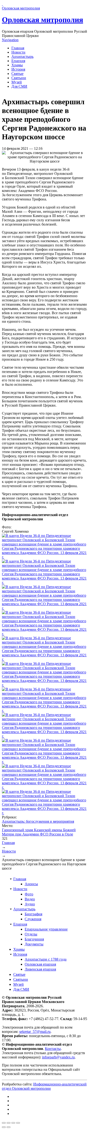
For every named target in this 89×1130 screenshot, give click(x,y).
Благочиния (34, 939)
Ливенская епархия (40, 969)
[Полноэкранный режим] (13, 1123)
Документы (34, 944)
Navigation (10, 40)
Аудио (30, 904)
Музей (16, 82)
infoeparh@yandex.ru (58, 1057)
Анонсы (31, 884)
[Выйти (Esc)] (4, 1123)
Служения (33, 919)
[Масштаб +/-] (18, 1123)
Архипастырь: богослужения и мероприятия (38, 821)
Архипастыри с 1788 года (45, 959)
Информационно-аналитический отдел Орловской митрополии (44, 1086)
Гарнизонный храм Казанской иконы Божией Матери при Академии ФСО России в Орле (39, 832)
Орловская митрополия (42, 19)
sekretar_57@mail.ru (35, 1032)
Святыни (18, 78)
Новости (18, 52)
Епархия (18, 61)
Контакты (53, 1049)
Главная (17, 48)
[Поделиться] (8, 1123)
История (18, 69)
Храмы (17, 65)
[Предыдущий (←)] (4, 1127)
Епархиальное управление (46, 929)
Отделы (31, 934)
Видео (30, 899)
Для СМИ (19, 86)
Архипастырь (22, 56)
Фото (29, 894)
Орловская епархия (40, 964)
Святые (17, 74)
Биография (33, 914)
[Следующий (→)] (8, 1127)
